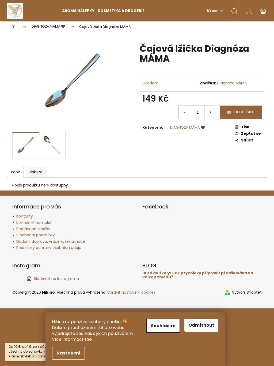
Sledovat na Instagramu (56, 278)
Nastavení (68, 353)
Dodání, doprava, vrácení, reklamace (50, 241)
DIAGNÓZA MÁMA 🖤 (187, 127)
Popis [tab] (16, 172)
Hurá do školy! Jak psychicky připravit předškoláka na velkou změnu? (197, 275)
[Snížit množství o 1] (184, 112)
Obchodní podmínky (35, 235)
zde (88, 339)
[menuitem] (78, 10)
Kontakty (24, 216)
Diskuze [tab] (36, 172)
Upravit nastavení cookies (131, 292)
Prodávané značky (33, 228)
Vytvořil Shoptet (247, 292)
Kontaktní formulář (34, 222)
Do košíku (244, 112)
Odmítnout (201, 325)
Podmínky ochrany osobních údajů (48, 247)
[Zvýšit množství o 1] (210, 112)
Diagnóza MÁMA (232, 83)
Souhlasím (163, 326)
